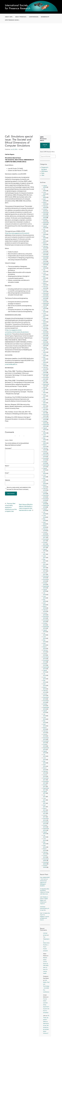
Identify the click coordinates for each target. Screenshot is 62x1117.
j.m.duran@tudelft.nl (11, 364)
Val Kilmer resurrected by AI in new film (44, 908)
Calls (21, 149)
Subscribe (45, 145)
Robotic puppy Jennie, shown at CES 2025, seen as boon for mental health (46, 965)
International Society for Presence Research (17, 6)
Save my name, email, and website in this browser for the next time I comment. (19, 488)
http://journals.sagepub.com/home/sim (17, 233)
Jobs (42, 175)
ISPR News (44, 171)
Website (7, 480)
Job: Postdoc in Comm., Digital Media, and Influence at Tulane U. (44, 900)
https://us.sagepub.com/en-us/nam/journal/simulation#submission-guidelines (17, 332)
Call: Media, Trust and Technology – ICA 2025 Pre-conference (46, 986)
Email (7, 473)
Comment (8, 448)
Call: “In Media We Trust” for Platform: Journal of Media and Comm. (45, 916)
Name (7, 465)
